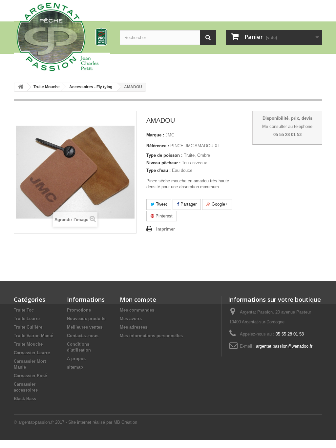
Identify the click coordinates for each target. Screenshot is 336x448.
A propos (76, 358)
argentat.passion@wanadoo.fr (284, 346)
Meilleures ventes (84, 327)
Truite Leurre (27, 318)
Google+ (219, 204)
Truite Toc (24, 310)
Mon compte (138, 299)
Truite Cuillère (28, 327)
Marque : (155, 134)
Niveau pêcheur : (163, 162)
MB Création (125, 422)
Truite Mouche (28, 344)
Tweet (161, 204)
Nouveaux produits (86, 318)
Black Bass (25, 398)
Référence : (157, 145)
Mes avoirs (131, 318)
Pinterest (163, 216)
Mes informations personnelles (151, 335)
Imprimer (165, 229)
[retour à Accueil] (20, 87)
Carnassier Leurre (32, 352)
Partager (188, 204)
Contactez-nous (82, 335)
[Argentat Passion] (62, 36)
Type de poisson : (164, 155)
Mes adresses (133, 327)
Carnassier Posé (30, 375)
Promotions (79, 310)
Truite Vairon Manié (33, 335)
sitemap (75, 367)
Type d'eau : (158, 170)
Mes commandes (137, 310)
